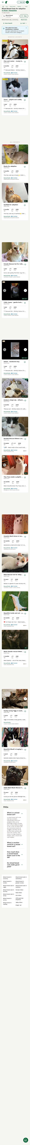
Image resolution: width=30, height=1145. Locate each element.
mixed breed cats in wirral (8, 894)
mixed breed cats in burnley (8, 890)
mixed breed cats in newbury (21, 886)
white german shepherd (19, 898)
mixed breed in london (7, 882)
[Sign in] (27, 2)
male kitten (19, 892)
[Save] (24, 61)
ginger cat (18, 905)
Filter (25, 16)
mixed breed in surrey (7, 899)
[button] (15, 49)
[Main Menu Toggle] (2, 2)
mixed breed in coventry (7, 877)
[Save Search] (25, 1140)
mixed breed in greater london (20, 882)
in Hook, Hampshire (9, 10)
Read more (24, 19)
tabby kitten (19, 902)
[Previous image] (4, 49)
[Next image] (25, 49)
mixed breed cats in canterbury (21, 877)
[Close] (26, 28)
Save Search (8, 23)
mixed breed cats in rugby (8, 886)
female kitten (19, 890)
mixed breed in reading (7, 903)
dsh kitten (18, 895)
